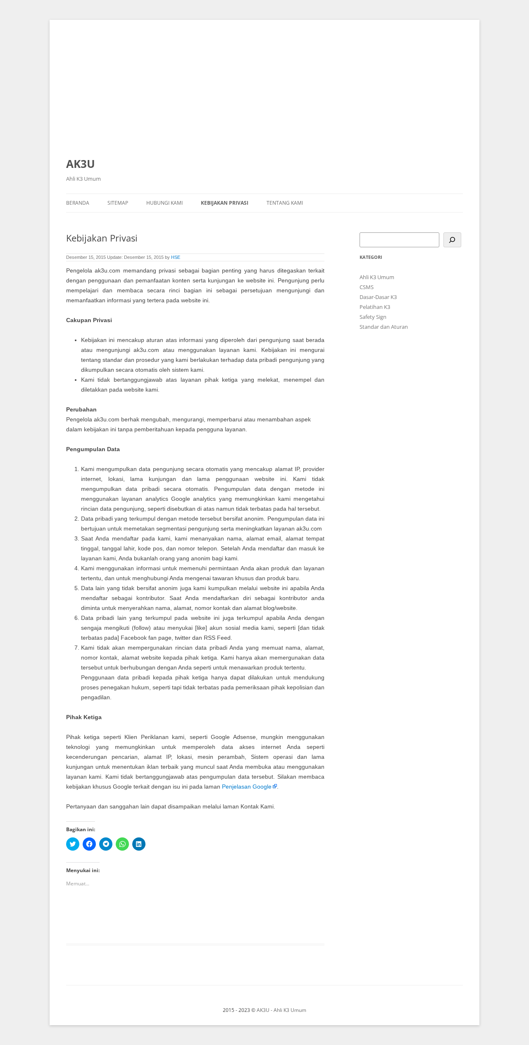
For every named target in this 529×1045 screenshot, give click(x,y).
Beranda (77, 202)
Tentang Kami (285, 202)
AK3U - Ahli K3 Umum (281, 1010)
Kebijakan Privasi (224, 202)
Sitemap (117, 202)
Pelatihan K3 (375, 307)
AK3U (80, 163)
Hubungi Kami (164, 202)
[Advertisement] (264, 92)
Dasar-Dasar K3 (378, 297)
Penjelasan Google (247, 786)
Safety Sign (373, 316)
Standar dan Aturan (384, 326)
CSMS (367, 287)
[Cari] (452, 239)
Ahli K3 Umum (377, 277)
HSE (175, 257)
